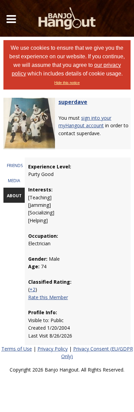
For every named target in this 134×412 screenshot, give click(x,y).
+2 (32, 289)
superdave (72, 102)
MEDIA (14, 181)
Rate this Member (48, 297)
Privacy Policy (52, 348)
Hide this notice (67, 83)
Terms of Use (16, 348)
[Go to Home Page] (67, 18)
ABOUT (14, 196)
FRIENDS (15, 165)
